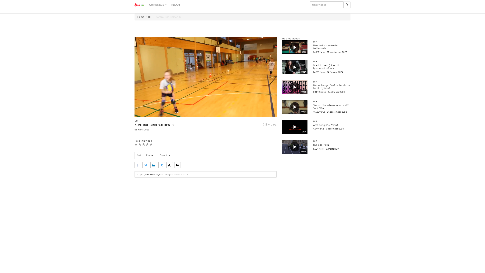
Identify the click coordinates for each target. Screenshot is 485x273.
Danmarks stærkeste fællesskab (325, 47)
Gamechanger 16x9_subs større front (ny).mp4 (331, 86)
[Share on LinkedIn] (153, 165)
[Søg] (346, 5)
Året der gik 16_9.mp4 (325, 125)
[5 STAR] (151, 144)
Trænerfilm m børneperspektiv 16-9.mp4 (331, 106)
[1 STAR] (136, 144)
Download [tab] (165, 155)
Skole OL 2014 (321, 145)
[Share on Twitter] (145, 165)
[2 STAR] (140, 144)
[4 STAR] (147, 144)
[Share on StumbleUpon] (169, 165)
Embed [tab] (150, 155)
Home (140, 17)
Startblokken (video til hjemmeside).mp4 (326, 67)
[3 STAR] (143, 144)
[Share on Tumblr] (161, 165)
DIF (150, 17)
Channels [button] (157, 5)
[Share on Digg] (177, 165)
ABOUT (175, 5)
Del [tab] (139, 155)
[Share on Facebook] (138, 165)
